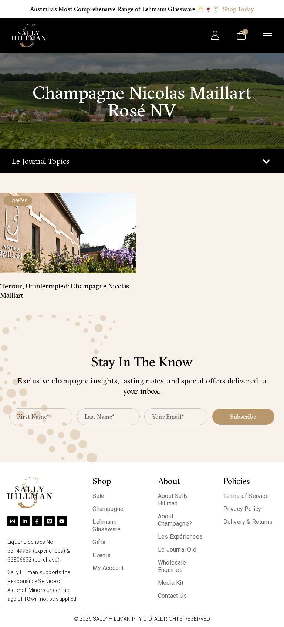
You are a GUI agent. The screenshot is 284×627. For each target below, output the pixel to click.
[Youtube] (62, 521)
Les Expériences (180, 536)
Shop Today (238, 9)
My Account (108, 568)
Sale (98, 495)
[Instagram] (12, 521)
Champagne (108, 508)
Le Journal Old (177, 549)
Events (101, 555)
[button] (266, 161)
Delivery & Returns (248, 521)
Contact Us (172, 595)
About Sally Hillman (173, 499)
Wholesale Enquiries (172, 566)
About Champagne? (175, 520)
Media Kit (170, 582)
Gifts (98, 542)
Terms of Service (246, 495)
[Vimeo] (49, 521)
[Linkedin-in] (25, 521)
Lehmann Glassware (106, 525)
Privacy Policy (242, 508)
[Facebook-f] (37, 521)
